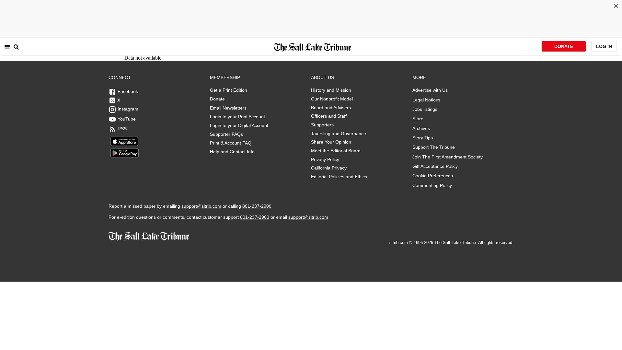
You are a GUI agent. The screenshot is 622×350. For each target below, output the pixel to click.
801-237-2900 (256, 206)
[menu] (7, 46)
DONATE (563, 46)
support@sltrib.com (201, 206)
